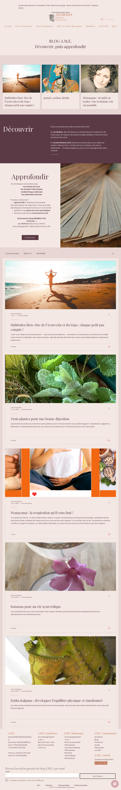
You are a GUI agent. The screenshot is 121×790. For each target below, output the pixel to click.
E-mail (7, 771)
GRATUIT (28, 253)
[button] (113, 254)
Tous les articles (12, 253)
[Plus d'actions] (109, 314)
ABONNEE (41, 253)
